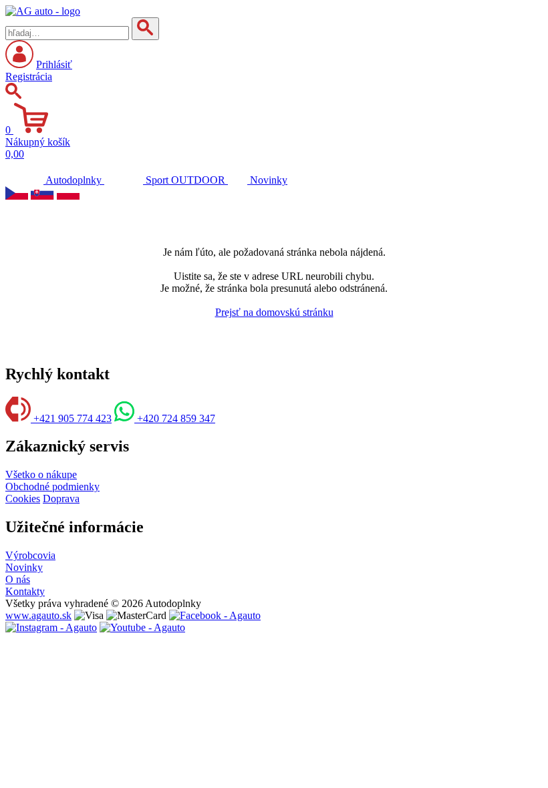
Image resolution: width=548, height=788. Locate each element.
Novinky (24, 567)
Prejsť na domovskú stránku (274, 312)
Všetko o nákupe (41, 474)
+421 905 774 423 (71, 418)
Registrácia (28, 76)
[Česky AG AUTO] (16, 196)
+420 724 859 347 (174, 418)
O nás (17, 579)
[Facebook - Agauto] (215, 615)
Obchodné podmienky (52, 486)
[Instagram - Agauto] (51, 627)
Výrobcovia (30, 555)
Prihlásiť (54, 64)
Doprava (61, 498)
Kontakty (25, 591)
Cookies (22, 498)
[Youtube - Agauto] (142, 627)
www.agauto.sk (38, 615)
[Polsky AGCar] (68, 196)
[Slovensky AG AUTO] (42, 196)
